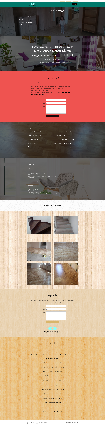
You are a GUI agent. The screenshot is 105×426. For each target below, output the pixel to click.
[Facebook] (27, 1)
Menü (75, 4)
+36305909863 (75, 1)
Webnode (72, 422)
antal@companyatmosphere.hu (65, 1)
